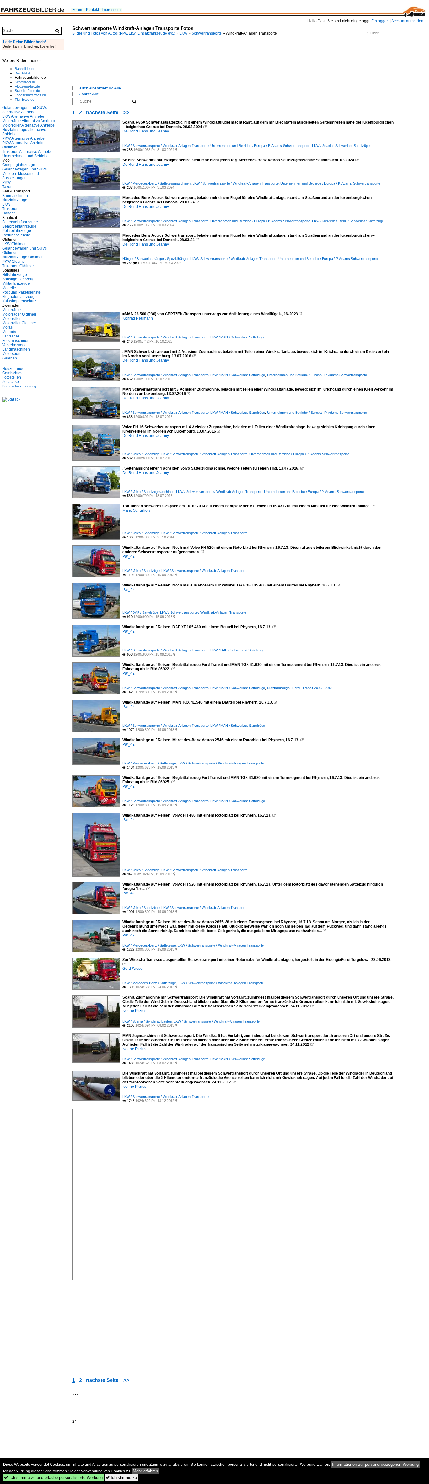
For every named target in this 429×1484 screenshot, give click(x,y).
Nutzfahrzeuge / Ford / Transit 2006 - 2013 (299, 688)
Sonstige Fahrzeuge (19, 279)
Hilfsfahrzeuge (14, 275)
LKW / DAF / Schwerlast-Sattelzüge (237, 650)
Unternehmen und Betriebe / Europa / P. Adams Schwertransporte (260, 146)
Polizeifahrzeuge (16, 231)
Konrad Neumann (137, 318)
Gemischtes (12, 373)
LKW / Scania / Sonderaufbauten (147, 1021)
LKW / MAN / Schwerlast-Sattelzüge (237, 337)
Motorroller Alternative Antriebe (28, 125)
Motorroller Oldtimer (19, 323)
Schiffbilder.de (25, 82)
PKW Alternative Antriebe (23, 138)
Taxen (7, 187)
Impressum (111, 10)
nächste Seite (102, 112)
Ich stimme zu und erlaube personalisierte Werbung (53, 1477)
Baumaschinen (15, 195)
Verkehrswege (14, 345)
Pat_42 (128, 556)
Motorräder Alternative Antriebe (28, 121)
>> (126, 112)
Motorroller (11, 318)
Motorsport (11, 354)
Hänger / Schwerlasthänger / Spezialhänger (155, 259)
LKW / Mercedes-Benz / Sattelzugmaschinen (156, 183)
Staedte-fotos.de (27, 91)
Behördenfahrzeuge (19, 226)
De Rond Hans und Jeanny (145, 131)
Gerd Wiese (132, 968)
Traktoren (10, 209)
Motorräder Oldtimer (19, 314)
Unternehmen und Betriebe (25, 156)
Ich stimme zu (121, 1477)
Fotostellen (11, 377)
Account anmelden (407, 21)
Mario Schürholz (136, 510)
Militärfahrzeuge (16, 283)
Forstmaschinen (16, 340)
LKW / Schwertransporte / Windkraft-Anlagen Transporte (165, 146)
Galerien (9, 358)
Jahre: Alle (89, 94)
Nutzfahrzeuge (14, 200)
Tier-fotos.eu (24, 99)
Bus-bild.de (23, 73)
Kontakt (92, 10)
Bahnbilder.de (25, 69)
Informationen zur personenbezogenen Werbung (375, 1464)
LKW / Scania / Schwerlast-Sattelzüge (341, 146)
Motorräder (11, 310)
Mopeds (9, 332)
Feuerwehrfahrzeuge (20, 222)
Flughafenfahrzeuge (19, 296)
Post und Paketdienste (21, 292)
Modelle (9, 288)
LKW (183, 33)
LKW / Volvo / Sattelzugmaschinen (148, 492)
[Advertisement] (233, 67)
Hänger (8, 213)
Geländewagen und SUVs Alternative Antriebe (24, 109)
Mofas (7, 327)
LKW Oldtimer (14, 244)
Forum (77, 10)
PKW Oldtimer (14, 261)
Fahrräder (10, 336)
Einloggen (380, 21)
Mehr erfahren (145, 1471)
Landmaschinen (16, 349)
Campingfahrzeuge (18, 165)
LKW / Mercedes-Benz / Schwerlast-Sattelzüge (348, 221)
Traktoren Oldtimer (18, 266)
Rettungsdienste (16, 235)
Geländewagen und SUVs (24, 169)
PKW (6, 182)
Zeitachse (10, 382)
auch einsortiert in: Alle (100, 88)
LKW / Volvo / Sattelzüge (141, 454)
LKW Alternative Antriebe (23, 116)
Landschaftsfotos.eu (30, 95)
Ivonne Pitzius (134, 1010)
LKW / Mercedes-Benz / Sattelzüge (149, 763)
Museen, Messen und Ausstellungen (20, 175)
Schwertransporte (207, 33)
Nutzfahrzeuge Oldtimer (22, 257)
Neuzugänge (13, 368)
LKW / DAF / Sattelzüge (140, 612)
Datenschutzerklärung (19, 386)
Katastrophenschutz (19, 301)
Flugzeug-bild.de (27, 86)
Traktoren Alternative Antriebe (27, 151)
